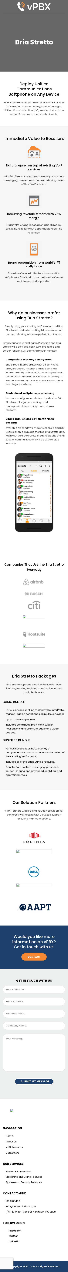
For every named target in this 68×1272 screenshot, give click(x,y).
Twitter (13, 1236)
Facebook (14, 1230)
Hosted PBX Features (18, 1171)
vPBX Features (14, 1147)
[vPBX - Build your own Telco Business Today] (34, 6)
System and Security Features (24, 1182)
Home (9, 1136)
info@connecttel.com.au (21, 1206)
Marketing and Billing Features (24, 1177)
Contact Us (12, 1152)
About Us (11, 1141)
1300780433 (13, 1201)
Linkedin (13, 1241)
